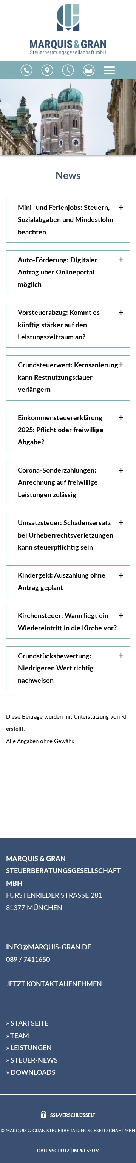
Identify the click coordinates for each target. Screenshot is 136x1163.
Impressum (86, 1151)
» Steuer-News (32, 1060)
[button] (26, 70)
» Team (17, 1036)
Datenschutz (53, 1151)
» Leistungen (29, 1048)
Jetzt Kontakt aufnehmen (54, 984)
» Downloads (31, 1072)
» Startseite (27, 1023)
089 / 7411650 (28, 960)
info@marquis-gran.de (48, 947)
